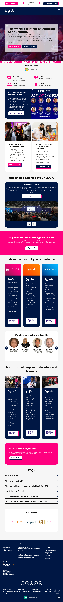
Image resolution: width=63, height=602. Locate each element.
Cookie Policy (35, 589)
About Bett (47, 547)
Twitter (35, 583)
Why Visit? (47, 549)
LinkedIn (27, 583)
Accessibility (48, 555)
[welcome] (9, 11)
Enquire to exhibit (51, 3)
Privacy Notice (21, 589)
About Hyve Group (7, 589)
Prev (6, 348)
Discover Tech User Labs (31, 321)
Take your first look (15, 113)
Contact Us (47, 558)
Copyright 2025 (26, 591)
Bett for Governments (31, 194)
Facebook (31, 583)
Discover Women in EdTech (49, 432)
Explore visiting (14, 164)
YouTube (40, 583)
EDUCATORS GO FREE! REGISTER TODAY (21, 62)
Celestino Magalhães (37, 349)
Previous (23, 3)
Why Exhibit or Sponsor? (50, 550)
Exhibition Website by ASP (33, 597)
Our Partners (48, 553)
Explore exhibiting (43, 166)
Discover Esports (12, 433)
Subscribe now (16, 457)
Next (39, 3)
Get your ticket (11, 3)
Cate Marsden (25, 349)
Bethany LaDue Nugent (13, 349)
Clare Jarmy (49, 349)
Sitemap (5, 593)
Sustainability (48, 557)
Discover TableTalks (12, 321)
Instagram (22, 583)
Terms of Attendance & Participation (11, 591)
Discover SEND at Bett (31, 432)
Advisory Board (48, 552)
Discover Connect (49, 321)
